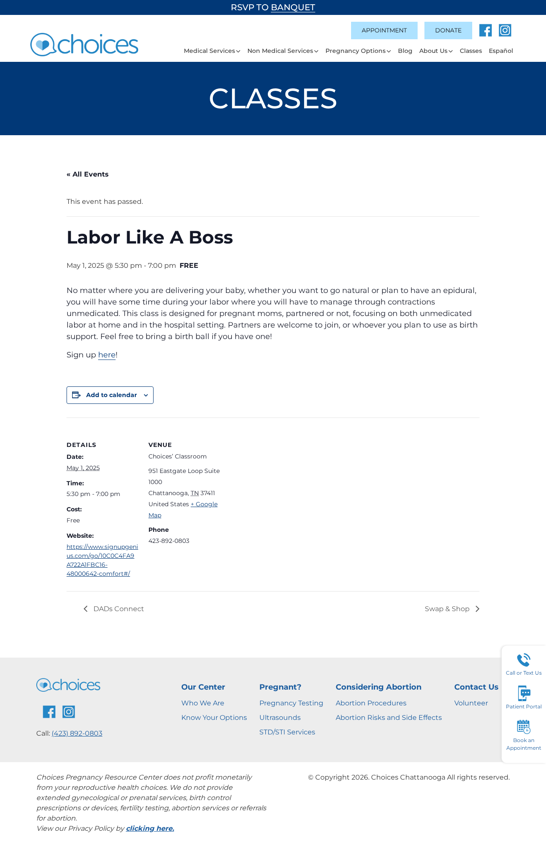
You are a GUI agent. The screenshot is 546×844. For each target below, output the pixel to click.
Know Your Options (214, 717)
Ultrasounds (280, 717)
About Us (433, 51)
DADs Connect (118, 609)
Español (501, 51)
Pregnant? (280, 687)
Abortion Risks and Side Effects (389, 717)
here (107, 355)
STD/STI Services (287, 732)
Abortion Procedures (371, 703)
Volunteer (471, 703)
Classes (471, 51)
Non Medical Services (280, 51)
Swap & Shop (448, 609)
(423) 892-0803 (77, 733)
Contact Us (476, 687)
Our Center (203, 687)
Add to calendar (111, 395)
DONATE (448, 30)
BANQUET (293, 7)
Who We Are (202, 703)
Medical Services (209, 51)
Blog (405, 51)
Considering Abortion (378, 687)
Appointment (384, 30)
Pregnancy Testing (291, 703)
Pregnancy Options (355, 51)
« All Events (88, 174)
